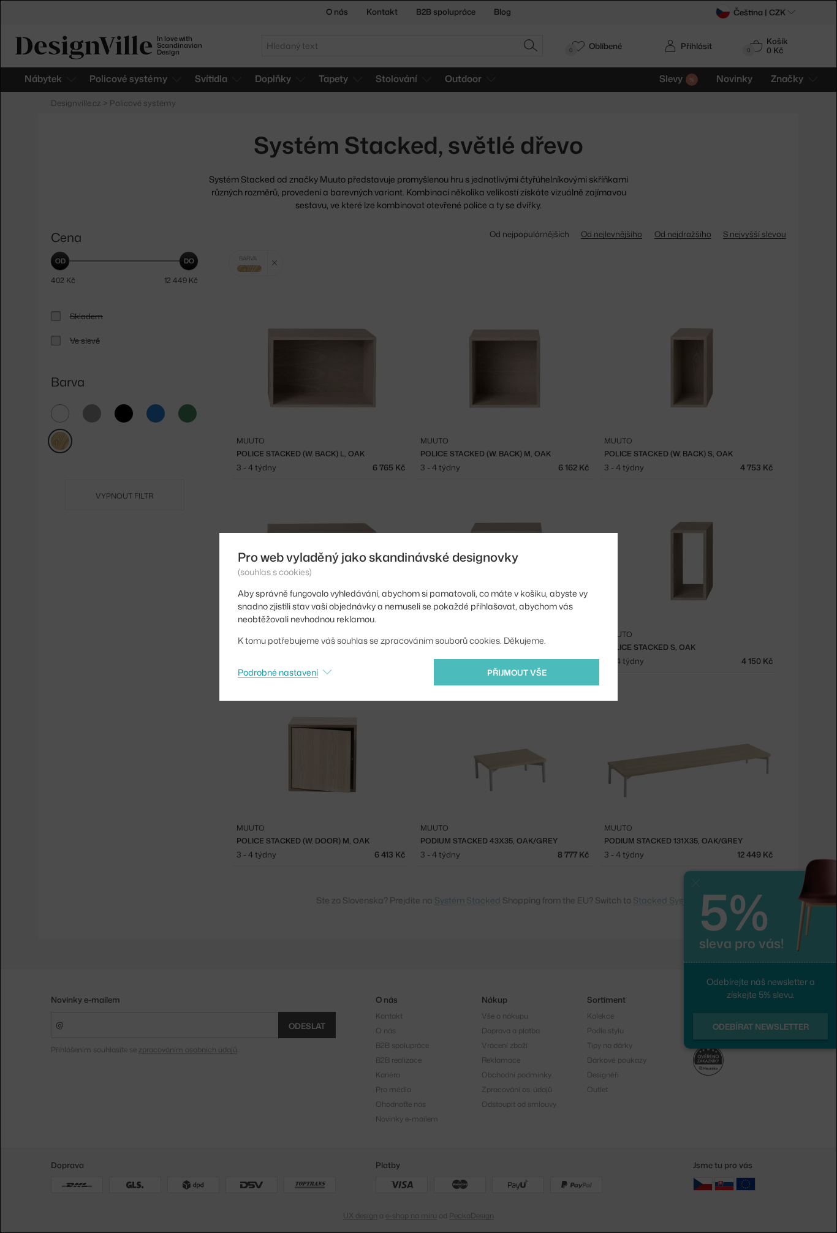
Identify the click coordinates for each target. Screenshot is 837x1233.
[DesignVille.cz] (703, 1184)
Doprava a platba (511, 1030)
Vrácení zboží (505, 1045)
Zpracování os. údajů (517, 1089)
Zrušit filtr (274, 263)
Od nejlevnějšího (611, 233)
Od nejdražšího (682, 233)
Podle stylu (605, 1030)
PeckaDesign (471, 1215)
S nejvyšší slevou (754, 233)
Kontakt (382, 11)
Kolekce (600, 1016)
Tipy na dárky (609, 1045)
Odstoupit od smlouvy (519, 1104)
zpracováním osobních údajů (187, 1049)
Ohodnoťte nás (401, 1104)
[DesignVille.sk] (724, 1184)
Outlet (597, 1089)
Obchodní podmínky (516, 1074)
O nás (337, 11)
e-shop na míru (411, 1215)
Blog (502, 11)
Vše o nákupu (505, 1016)
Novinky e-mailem (85, 999)
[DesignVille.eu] (746, 1184)
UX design (360, 1215)
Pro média (393, 1089)
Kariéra (388, 1074)
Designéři (603, 1074)
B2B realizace (399, 1060)
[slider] (60, 261)
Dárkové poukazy (616, 1060)
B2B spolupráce (445, 11)
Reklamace (501, 1060)
